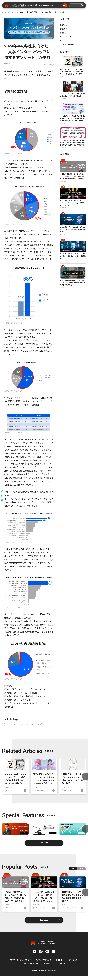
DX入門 (62, 29)
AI (60, 40)
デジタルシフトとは (42, 960)
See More (44, 843)
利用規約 (60, 963)
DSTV (65, 5)
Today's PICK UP (48, 64)
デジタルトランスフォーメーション (30, 725)
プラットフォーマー (67, 44)
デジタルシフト (10, 725)
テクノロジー (64, 37)
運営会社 (59, 960)
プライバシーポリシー (30, 963)
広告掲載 (47, 963)
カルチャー (64, 33)
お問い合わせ (73, 960)
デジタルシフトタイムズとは (19, 960)
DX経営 (62, 25)
